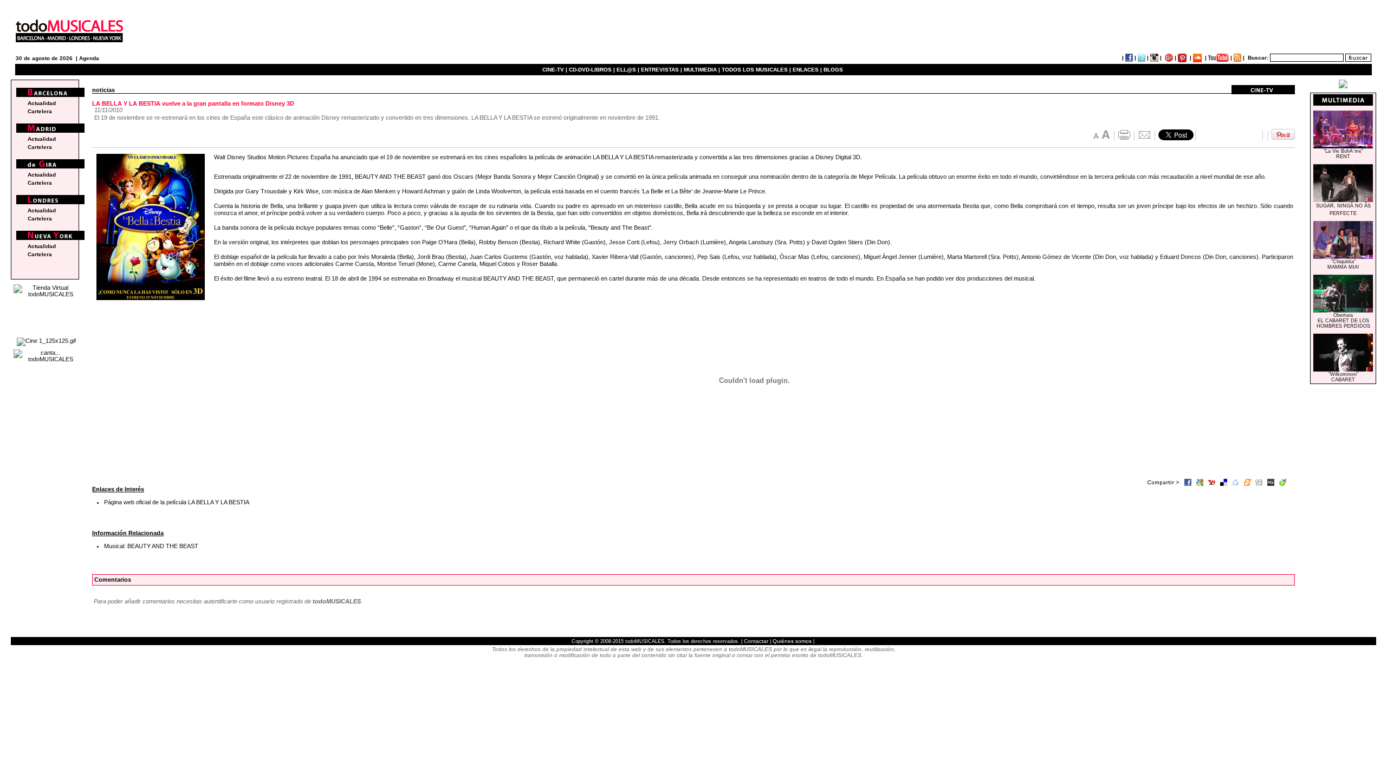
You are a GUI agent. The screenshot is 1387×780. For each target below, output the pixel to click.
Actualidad (42, 103)
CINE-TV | (555, 70)
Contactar (756, 641)
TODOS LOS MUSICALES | (756, 70)
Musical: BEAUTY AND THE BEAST (151, 546)
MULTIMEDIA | (702, 70)
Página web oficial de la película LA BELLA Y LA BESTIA (176, 502)
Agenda (89, 58)
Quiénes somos (792, 641)
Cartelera (40, 111)
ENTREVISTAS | (661, 70)
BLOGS (833, 70)
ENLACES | (807, 70)
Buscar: (1258, 58)
